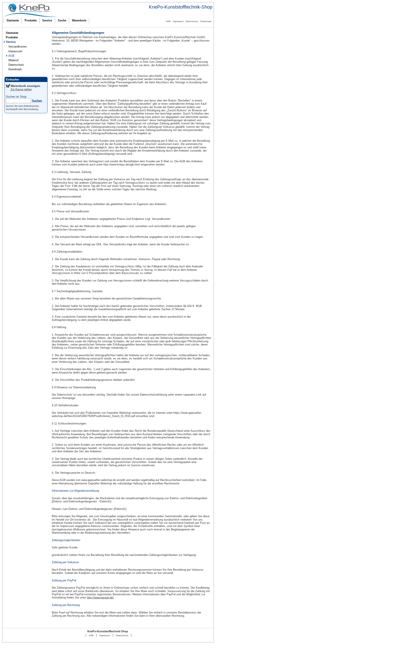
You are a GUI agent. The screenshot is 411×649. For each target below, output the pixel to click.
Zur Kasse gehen (21, 89)
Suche (62, 20)
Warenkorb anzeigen (25, 86)
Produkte (31, 20)
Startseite (12, 20)
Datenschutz (192, 21)
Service (47, 20)
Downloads (205, 21)
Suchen (37, 100)
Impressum (178, 21)
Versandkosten (17, 46)
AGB (168, 21)
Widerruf (13, 60)
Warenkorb (79, 20)
